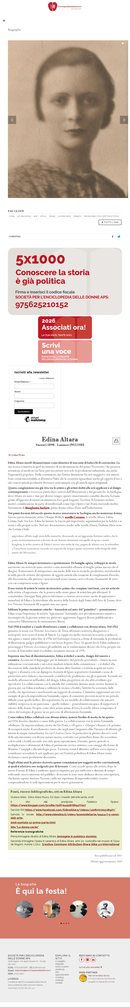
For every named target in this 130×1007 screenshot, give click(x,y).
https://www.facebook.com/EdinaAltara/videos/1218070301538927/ (70, 809)
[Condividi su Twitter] (119, 237)
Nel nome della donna (98, 975)
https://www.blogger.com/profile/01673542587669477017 (48, 805)
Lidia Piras (18, 455)
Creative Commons (54, 844)
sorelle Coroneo (75, 517)
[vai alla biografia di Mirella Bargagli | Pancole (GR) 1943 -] (105, 909)
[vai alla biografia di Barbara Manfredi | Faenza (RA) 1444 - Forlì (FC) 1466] (24, 909)
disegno (77, 216)
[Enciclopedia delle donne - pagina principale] (65, 6)
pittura (43, 216)
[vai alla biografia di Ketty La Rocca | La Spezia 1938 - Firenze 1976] (78, 909)
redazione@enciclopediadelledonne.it (32, 970)
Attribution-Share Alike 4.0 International (93, 844)
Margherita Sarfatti (37, 508)
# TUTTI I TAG (110, 222)
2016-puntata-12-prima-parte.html (33, 822)
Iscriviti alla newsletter (90, 967)
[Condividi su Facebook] (112, 237)
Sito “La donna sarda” (25, 827)
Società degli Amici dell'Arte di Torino (101, 216)
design (52, 216)
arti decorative (24, 216)
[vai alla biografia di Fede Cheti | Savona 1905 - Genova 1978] (51, 909)
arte (35, 216)
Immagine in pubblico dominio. (77, 836)
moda (12, 216)
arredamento (64, 216)
